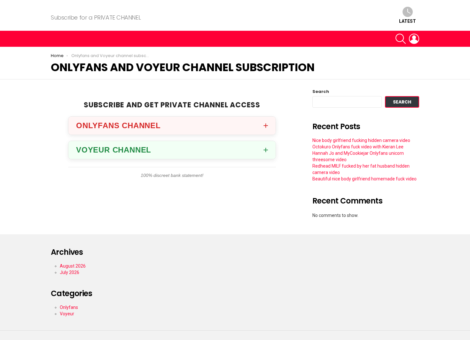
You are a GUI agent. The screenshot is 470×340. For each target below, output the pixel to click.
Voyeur (67, 313)
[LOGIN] (414, 39)
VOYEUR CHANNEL (113, 149)
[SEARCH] (401, 39)
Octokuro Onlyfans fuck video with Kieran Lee (357, 146)
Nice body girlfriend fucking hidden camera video (361, 140)
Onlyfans (69, 307)
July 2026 (69, 272)
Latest (407, 21)
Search (320, 91)
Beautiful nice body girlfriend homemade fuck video (364, 178)
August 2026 (73, 266)
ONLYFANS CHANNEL (118, 125)
